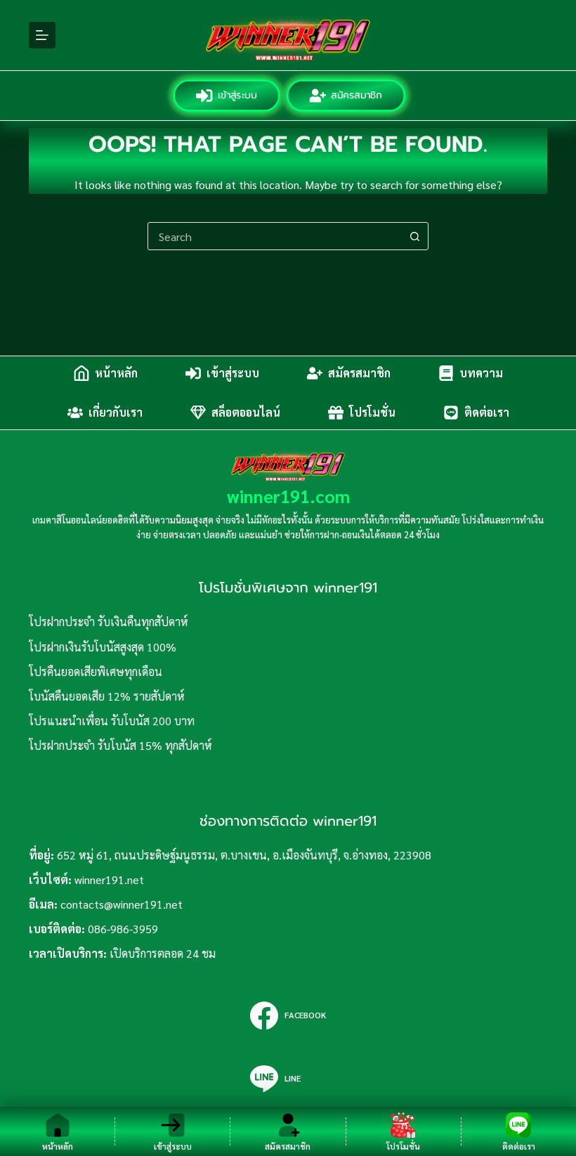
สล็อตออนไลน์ (245, 412)
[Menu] (42, 35)
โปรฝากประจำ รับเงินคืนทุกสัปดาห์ (108, 621)
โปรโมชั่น (372, 412)
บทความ (481, 372)
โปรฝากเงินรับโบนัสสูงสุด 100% (102, 646)
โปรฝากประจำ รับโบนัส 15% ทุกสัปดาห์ (120, 745)
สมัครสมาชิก (357, 95)
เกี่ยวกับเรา (116, 412)
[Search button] (414, 236)
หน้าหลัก (116, 372)
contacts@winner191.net (121, 904)
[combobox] (274, 236)
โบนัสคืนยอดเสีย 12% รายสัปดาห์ (107, 696)
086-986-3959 (123, 928)
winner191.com (288, 495)
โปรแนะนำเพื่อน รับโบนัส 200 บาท (112, 720)
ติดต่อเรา (486, 412)
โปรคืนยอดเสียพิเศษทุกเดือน (95, 671)
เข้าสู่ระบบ (237, 95)
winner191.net (109, 879)
